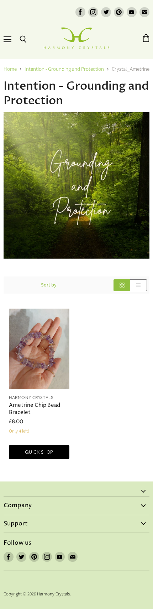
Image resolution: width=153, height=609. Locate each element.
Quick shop (39, 452)
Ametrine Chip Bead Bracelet (34, 408)
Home (10, 69)
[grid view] (122, 285)
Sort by (49, 285)
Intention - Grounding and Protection (64, 69)
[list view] (138, 285)
